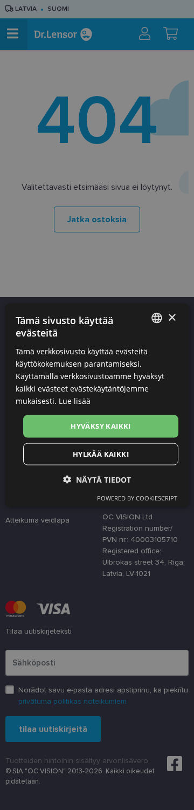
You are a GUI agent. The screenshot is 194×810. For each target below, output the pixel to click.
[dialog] (97, 405)
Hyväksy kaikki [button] (101, 426)
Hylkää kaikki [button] (101, 453)
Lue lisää (75, 401)
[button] (97, 479)
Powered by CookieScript (137, 497)
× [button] (172, 317)
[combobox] (156, 318)
